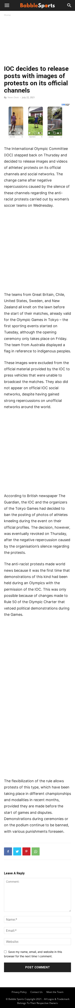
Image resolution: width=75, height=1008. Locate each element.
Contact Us (36, 992)
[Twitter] (17, 851)
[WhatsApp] (36, 851)
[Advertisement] (37, 41)
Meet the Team (54, 992)
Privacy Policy (19, 992)
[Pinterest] (26, 851)
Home (7, 15)
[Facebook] (8, 851)
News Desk (13, 97)
